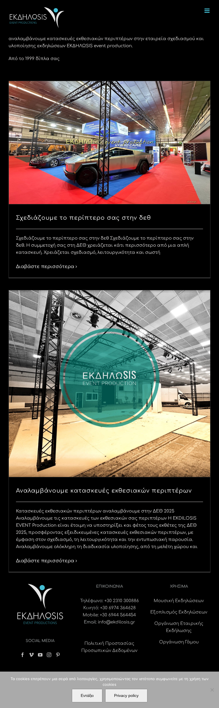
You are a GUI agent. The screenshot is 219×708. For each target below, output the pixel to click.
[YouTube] (40, 655)
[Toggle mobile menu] (207, 11)
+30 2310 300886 (121, 600)
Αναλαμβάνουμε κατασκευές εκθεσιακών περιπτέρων (104, 490)
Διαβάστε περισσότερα (45, 266)
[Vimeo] (31, 655)
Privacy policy (126, 695)
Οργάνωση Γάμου (179, 642)
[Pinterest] (58, 655)
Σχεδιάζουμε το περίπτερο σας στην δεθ (83, 218)
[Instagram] (49, 655)
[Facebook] (22, 655)
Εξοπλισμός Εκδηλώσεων (178, 612)
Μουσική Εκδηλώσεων (179, 600)
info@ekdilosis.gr (116, 622)
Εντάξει (87, 695)
